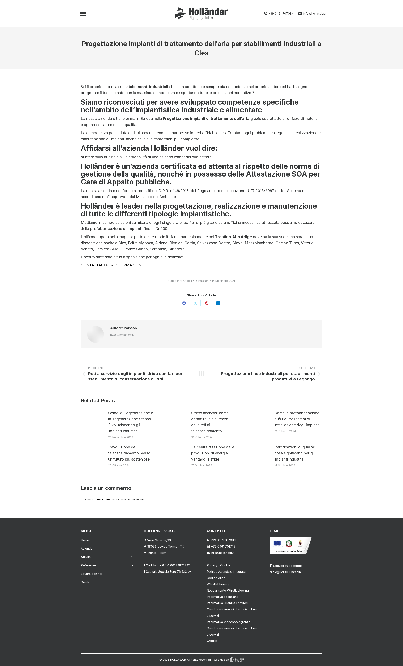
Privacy (212, 565)
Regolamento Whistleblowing (228, 590)
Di (202, 280)
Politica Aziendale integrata (226, 572)
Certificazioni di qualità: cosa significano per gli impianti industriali (294, 453)
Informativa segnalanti (222, 597)
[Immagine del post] (92, 419)
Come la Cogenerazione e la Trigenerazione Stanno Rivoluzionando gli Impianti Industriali (130, 422)
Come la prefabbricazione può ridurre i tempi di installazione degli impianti (297, 419)
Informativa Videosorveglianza (228, 622)
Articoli (187, 280)
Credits (212, 641)
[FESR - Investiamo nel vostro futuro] (291, 553)
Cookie (225, 565)
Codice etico (216, 578)
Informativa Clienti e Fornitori (227, 603)
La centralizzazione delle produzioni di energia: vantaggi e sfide (212, 453)
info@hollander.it (314, 13)
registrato (103, 499)
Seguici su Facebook (288, 566)
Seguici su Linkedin (287, 572)
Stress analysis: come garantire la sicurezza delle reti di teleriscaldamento (210, 422)
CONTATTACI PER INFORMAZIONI (112, 265)
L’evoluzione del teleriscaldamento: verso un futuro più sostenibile (129, 453)
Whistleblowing (218, 584)
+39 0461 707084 (281, 13)
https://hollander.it (122, 334)
